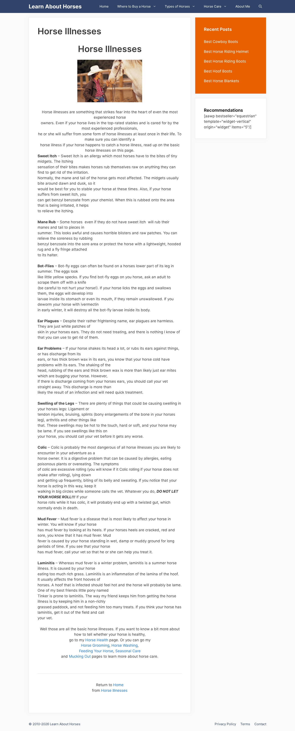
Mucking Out (80, 656)
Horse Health (96, 640)
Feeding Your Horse (96, 651)
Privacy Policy (225, 724)
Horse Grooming (95, 645)
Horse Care (212, 6)
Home (104, 6)
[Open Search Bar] (260, 6)
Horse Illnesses (114, 690)
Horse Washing (124, 645)
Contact (260, 724)
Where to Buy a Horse (134, 6)
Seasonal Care (128, 651)
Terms (245, 724)
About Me (242, 6)
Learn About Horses (55, 6)
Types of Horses (177, 6)
